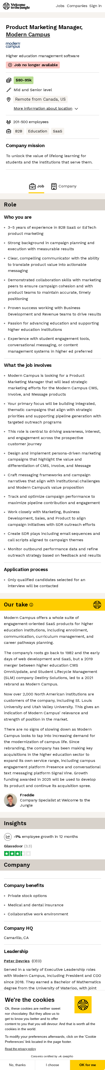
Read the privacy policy (20, 1049)
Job (40, 186)
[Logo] (16, 6)
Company (67, 186)
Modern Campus (28, 34)
